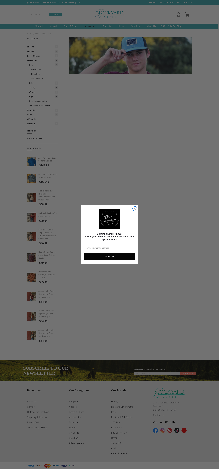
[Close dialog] (135, 208)
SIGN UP (109, 256)
